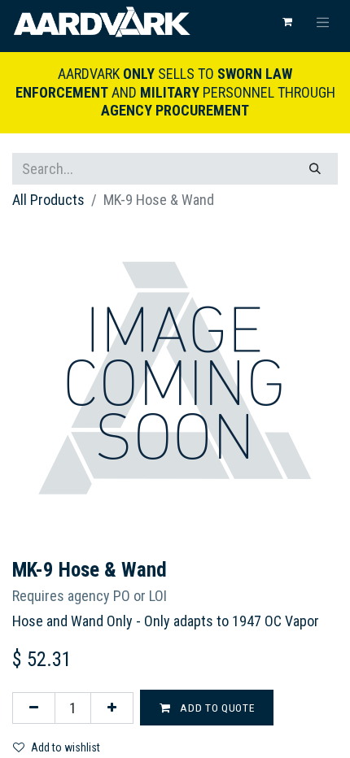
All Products (48, 199)
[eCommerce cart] (287, 22)
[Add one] (111, 708)
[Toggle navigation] (323, 22)
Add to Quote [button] (216, 707)
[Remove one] (33, 708)
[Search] (315, 169)
